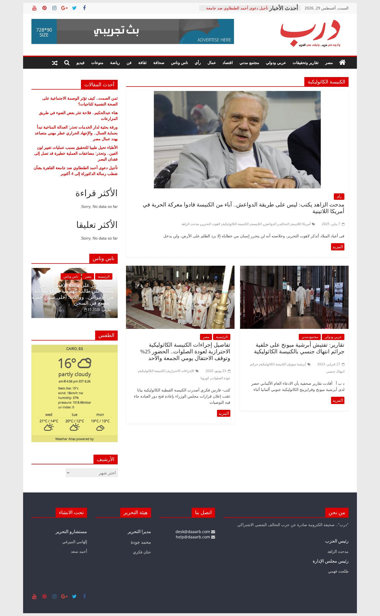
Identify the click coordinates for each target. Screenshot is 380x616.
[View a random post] (55, 62)
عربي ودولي (276, 62)
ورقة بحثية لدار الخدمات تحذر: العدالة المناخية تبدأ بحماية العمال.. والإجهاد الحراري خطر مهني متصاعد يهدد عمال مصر (76, 132)
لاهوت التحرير (210, 223)
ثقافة (142, 62)
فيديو (81, 62)
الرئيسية (222, 336)
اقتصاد (228, 62)
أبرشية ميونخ (297, 364)
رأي (198, 62)
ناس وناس (179, 62)
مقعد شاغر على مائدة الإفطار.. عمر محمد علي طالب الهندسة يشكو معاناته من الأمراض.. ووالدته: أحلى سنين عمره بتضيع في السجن (72, 294)
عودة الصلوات (220, 378)
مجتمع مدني (249, 62)
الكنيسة (256, 223)
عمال (212, 62)
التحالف (283, 223)
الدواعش (270, 223)
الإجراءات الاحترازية (180, 370)
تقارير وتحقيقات (306, 62)
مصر (329, 62)
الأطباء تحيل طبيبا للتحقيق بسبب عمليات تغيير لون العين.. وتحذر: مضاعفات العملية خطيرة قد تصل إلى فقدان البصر (234, 11)
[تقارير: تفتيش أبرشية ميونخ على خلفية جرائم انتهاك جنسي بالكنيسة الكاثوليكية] (294, 269)
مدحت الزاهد (190, 223)
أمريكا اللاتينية (301, 223)
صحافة (158, 62)
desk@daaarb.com (193, 531)
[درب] (342, 62)
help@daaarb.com (193, 536)
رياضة (115, 62)
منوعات (97, 62)
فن (129, 62)
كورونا (205, 378)
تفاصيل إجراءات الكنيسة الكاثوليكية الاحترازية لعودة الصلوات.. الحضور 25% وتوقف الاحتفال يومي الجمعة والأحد (185, 351)
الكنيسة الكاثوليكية (236, 223)
